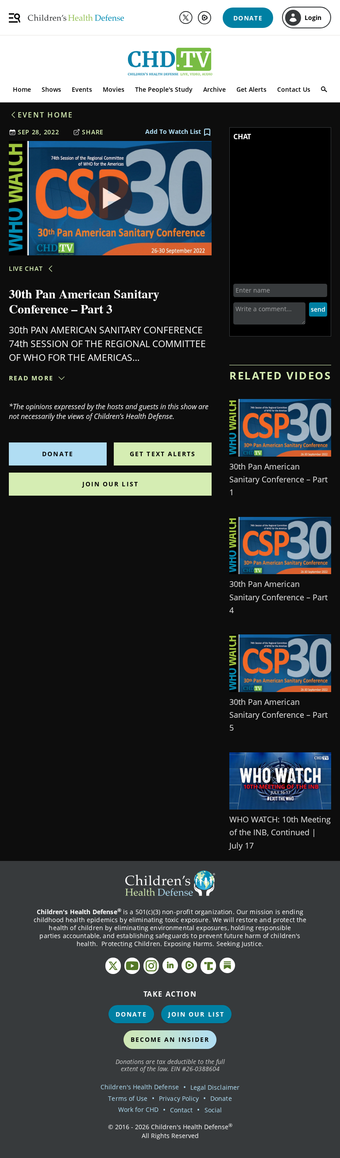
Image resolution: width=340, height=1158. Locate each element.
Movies (113, 89)
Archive (214, 89)
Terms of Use (127, 1098)
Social (213, 1110)
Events (82, 89)
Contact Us (293, 89)
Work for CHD (138, 1109)
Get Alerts (251, 89)
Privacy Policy (179, 1098)
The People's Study (164, 89)
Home (22, 89)
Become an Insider (170, 1039)
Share (93, 132)
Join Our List (110, 484)
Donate (57, 454)
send (318, 309)
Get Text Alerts (163, 454)
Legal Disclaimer (215, 1087)
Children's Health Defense (139, 1087)
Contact (181, 1110)
